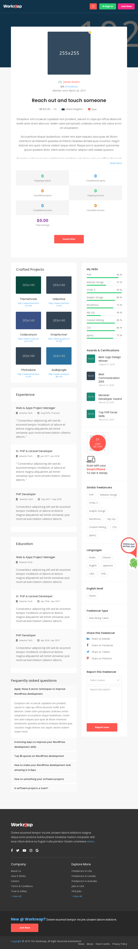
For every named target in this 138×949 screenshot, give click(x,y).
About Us (16, 871)
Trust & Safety (19, 891)
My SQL (111, 519)
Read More (116, 163)
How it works (103, 944)
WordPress (95, 519)
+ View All (16, 896)
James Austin (71, 82)
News (81, 944)
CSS (114, 527)
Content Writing (97, 527)
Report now (102, 727)
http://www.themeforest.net (28, 304)
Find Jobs (76, 891)
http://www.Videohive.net (59, 304)
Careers (15, 881)
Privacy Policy (119, 944)
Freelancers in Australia (84, 881)
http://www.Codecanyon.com (28, 339)
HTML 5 (93, 502)
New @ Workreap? (28, 919)
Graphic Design (97, 510)
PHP (91, 494)
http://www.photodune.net (28, 375)
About (90, 944)
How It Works (18, 876)
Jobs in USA (78, 886)
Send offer (69, 239)
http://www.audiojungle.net (58, 375)
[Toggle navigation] (93, 6)
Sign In (108, 6)
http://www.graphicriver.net (59, 339)
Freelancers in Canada (84, 876)
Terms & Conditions (22, 886)
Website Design (108, 494)
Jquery (92, 535)
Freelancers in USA (82, 871)
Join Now (126, 6)
